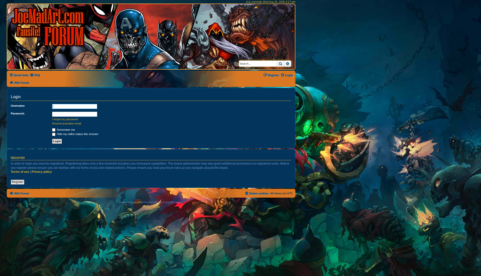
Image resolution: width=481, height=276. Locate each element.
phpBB (138, 202)
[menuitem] (35, 75)
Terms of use (20, 172)
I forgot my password (65, 119)
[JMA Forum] (49, 27)
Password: (18, 113)
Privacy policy (42, 172)
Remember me (65, 129)
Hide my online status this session (77, 133)
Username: (18, 105)
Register (17, 182)
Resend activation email (66, 123)
